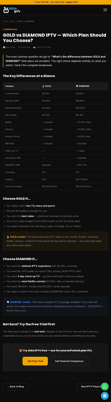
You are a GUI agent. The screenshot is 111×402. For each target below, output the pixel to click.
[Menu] (105, 10)
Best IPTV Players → (92, 386)
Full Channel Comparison (69, 361)
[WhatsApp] (105, 386)
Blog (13, 21)
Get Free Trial (35, 361)
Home (5, 21)
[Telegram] (105, 396)
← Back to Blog (15, 386)
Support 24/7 (72, 2)
